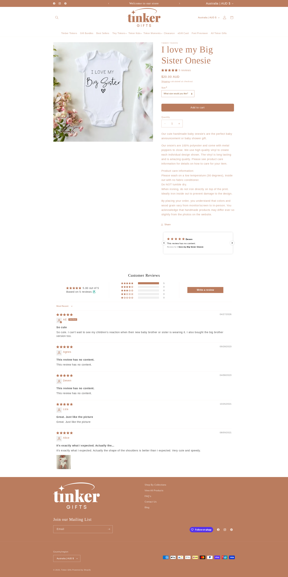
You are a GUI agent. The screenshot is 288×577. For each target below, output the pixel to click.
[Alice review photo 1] (63, 462)
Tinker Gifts (66, 570)
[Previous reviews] (164, 243)
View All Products (154, 490)
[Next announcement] (179, 3)
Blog (147, 507)
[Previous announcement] (108, 3)
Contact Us (151, 501)
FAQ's (148, 496)
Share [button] (167, 224)
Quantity (165, 117)
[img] (64, 314)
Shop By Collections (155, 484)
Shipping (165, 81)
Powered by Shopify (81, 570)
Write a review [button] (205, 290)
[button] (56, 17)
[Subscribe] (108, 529)
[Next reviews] (232, 243)
